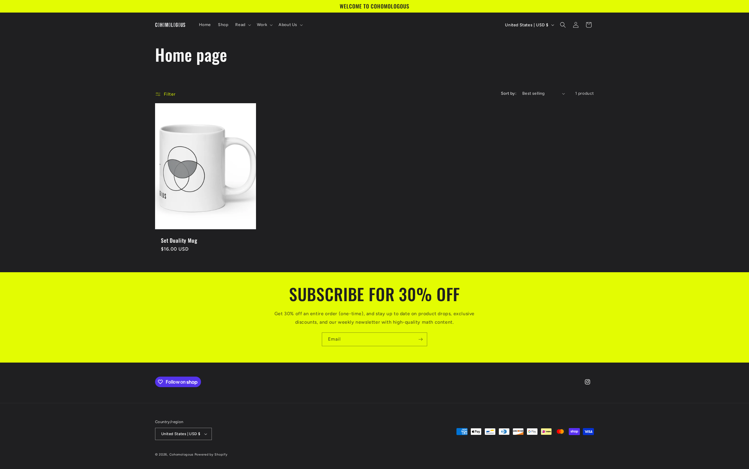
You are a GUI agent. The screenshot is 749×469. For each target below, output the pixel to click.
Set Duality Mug (179, 240)
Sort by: (508, 93)
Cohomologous (181, 454)
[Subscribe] (420, 339)
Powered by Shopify (211, 454)
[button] (242, 25)
